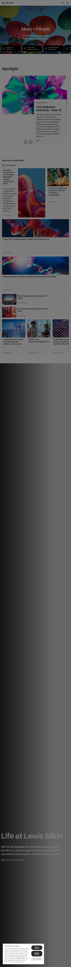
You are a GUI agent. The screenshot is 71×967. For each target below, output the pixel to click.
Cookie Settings (36, 959)
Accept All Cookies (37, 947)
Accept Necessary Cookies (37, 953)
